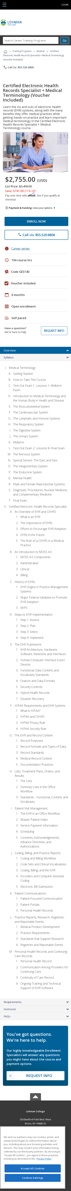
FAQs (7, 1016)
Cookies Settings (33, 1177)
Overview (10, 350)
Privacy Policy (44, 1158)
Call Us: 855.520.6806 (18, 67)
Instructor (10, 1009)
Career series (20, 249)
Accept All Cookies (32, 1168)
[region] (32, 1157)
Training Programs (21, 51)
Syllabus (9, 357)
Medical (41, 51)
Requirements (12, 1002)
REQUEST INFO (54, 331)
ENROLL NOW (36, 221)
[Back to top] (35, 1111)
